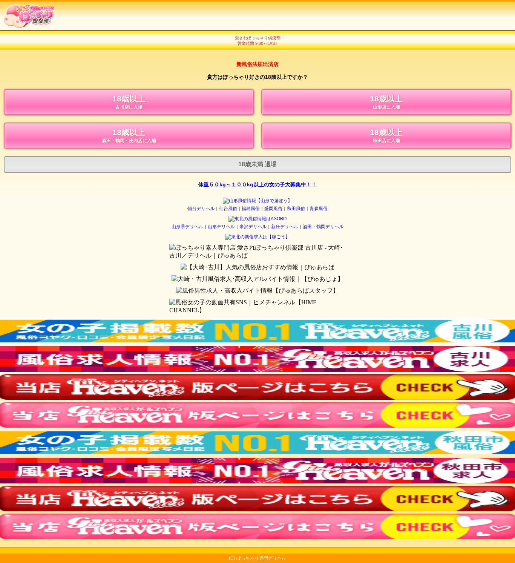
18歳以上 (128, 102)
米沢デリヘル (253, 226)
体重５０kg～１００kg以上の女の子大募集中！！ (257, 184)
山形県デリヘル (187, 226)
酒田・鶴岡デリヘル (323, 226)
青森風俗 (319, 208)
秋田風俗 (296, 208)
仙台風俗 (228, 208)
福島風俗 (251, 208)
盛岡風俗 (273, 208)
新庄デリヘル (284, 226)
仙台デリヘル (201, 208)
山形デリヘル (221, 226)
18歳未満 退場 (257, 164)
